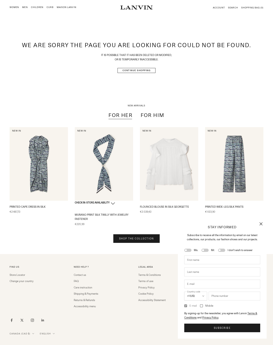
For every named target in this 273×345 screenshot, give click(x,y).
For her (121, 115)
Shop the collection (136, 238)
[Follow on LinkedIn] (43, 320)
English (45, 333)
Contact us (80, 274)
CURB (50, 7)
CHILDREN (37, 7)
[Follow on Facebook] (12, 320)
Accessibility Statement (152, 300)
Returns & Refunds (84, 300)
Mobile (209, 305)
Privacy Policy (210, 317)
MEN (25, 7)
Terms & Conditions (149, 274)
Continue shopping (137, 70)
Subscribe (222, 327)
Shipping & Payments (86, 293)
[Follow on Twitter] (22, 320)
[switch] (187, 250)
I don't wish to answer (240, 250)
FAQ (76, 281)
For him (152, 115)
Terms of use (145, 281)
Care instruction (83, 287)
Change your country (22, 281)
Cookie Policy (146, 293)
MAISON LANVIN (66, 7)
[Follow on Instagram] (32, 320)
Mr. (213, 250)
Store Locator (17, 274)
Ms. (196, 250)
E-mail (193, 305)
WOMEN (14, 7)
